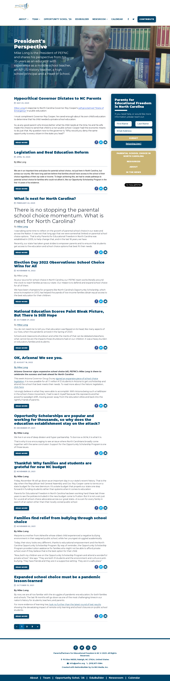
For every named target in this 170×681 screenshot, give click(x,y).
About (134, 167)
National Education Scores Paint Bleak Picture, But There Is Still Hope (59, 313)
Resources (133, 161)
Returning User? (133, 143)
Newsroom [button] (99, 19)
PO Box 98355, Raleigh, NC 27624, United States (86, 659)
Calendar (117, 19)
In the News (133, 172)
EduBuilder (82, 19)
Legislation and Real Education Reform (51, 152)
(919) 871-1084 (96, 663)
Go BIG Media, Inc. (99, 667)
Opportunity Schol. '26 (58, 19)
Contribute (146, 19)
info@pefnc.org (77, 663)
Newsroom (116, 677)
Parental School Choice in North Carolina (134, 154)
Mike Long (22, 226)
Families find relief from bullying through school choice (60, 520)
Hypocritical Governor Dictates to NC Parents (57, 98)
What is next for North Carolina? (45, 198)
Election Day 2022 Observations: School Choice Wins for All (59, 264)
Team (46, 677)
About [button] (23, 19)
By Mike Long (21, 367)
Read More (22, 142)
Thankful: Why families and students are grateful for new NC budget (53, 465)
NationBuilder (81, 667)
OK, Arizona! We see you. (38, 358)
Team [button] (35, 19)
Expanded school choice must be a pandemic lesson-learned (57, 579)
